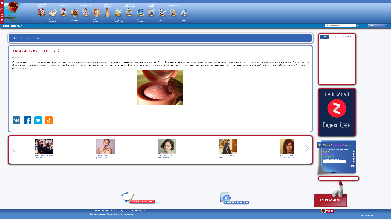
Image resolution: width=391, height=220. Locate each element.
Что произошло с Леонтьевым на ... (279, 156)
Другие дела (173, 5)
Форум (184, 20)
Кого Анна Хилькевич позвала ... (36, 156)
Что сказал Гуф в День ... (217, 156)
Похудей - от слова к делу (119, 20)
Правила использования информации (121, 214)
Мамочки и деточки (108, 5)
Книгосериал (74, 20)
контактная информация (108, 211)
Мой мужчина (85, 5)
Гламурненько (63, 5)
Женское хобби (151, 5)
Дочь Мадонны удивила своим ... (95, 156)
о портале (138, 211)
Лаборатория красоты (42, 5)
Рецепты (162, 20)
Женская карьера (52, 20)
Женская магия (140, 20)
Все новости (25, 38)
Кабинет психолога (96, 20)
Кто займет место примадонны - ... (156, 156)
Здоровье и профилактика (129, 5)
